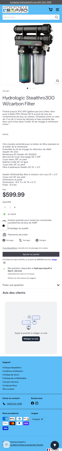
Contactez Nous (10, 385)
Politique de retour (11, 374)
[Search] (56, 17)
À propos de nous (11, 382)
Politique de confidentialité (14, 378)
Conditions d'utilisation (13, 371)
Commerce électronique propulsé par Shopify (23, 445)
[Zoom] (57, 81)
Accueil (6, 91)
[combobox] (31, 17)
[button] (54, 449)
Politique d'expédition (12, 367)
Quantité (7, 202)
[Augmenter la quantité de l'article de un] (14, 207)
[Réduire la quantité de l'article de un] (5, 207)
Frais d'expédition (10, 248)
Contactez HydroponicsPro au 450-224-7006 (30, 2)
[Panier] (50, 9)
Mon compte (8, 389)
